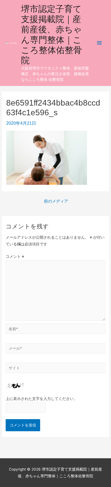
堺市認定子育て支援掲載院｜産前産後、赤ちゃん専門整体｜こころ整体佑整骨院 (51, 34)
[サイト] (55, 369)
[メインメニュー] (99, 43)
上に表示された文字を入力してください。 (41, 398)
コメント (15, 256)
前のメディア (56, 201)
